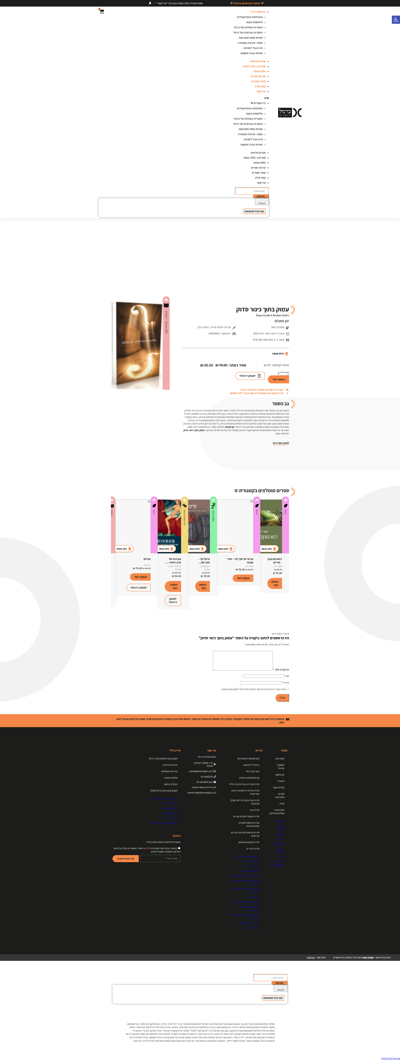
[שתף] (10, 3)
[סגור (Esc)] (3, 3)
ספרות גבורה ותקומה (251, 53)
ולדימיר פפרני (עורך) (174, 568)
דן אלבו (147, 565)
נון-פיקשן (280, 774)
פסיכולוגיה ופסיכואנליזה (250, 17)
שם (287, 676)
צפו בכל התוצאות (254, 211)
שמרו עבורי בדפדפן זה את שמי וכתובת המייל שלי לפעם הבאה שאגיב (253, 689)
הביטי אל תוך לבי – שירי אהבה (240, 560)
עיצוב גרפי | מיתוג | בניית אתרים (353, 957)
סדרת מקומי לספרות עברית (246, 816)
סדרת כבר (254, 810)
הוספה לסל (279, 379)
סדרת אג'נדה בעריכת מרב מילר (244, 784)
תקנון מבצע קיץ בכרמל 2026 (164, 790)
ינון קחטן (311, 957)
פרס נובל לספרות (253, 48)
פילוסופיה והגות (254, 22)
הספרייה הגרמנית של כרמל (248, 32)
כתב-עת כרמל (252, 771)
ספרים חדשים (258, 61)
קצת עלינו (260, 86)
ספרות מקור (166, 327)
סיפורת (166, 315)
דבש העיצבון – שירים (275, 560)
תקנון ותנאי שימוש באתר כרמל (163, 758)
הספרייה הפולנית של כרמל (248, 27)
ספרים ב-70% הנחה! (254, 66)
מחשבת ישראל (280, 766)
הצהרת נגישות (171, 784)
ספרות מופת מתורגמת (251, 37)
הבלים (147, 559)
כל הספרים (260, 11)
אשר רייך (278, 566)
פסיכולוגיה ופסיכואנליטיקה (276, 811)
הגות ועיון (279, 758)
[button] (248, 97)
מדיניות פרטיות (170, 765)
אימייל (285, 682)
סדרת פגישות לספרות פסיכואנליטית (249, 824)
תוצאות (261, 203)
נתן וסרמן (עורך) (205, 568)
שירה (285, 512)
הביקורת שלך (281, 669)
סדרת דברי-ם (253, 848)
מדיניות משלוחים (169, 771)
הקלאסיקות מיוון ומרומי (248, 758)
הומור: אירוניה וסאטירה (250, 43)
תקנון (146, 848)
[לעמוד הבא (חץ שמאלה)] (394, 530)
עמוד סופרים (258, 81)
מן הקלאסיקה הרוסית (249, 777)
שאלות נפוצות (171, 777)
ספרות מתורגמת (184, 517)
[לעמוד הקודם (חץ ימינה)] (5, 530)
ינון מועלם (282, 320)
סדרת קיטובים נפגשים (249, 842)
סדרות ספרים (258, 76)
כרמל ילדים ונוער (251, 765)
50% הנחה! (259, 71)
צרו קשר (261, 91)
